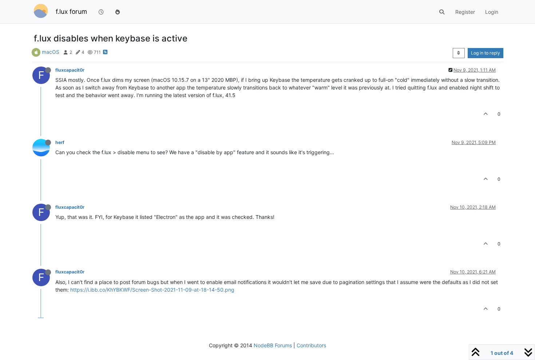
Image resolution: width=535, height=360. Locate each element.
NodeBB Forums (273, 345)
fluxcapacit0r (69, 70)
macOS (50, 52)
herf (59, 142)
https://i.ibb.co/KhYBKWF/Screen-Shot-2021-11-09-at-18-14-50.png (152, 290)
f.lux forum (71, 11)
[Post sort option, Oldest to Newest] (459, 53)
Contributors (311, 345)
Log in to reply (485, 53)
